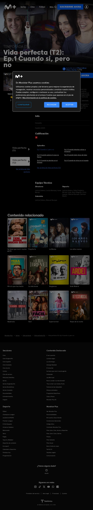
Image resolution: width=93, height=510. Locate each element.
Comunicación (50, 455)
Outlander (49, 374)
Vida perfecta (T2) (19, 161)
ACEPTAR (69, 105)
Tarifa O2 (49, 449)
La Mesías (52, 249)
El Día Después (7, 424)
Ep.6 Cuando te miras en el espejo (76, 160)
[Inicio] (10, 6)
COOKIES (64, 493)
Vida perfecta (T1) (19, 149)
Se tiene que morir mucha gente (16, 250)
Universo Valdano (8, 427)
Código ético (50, 424)
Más (51, 7)
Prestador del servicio (32, 493)
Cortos (5, 371)
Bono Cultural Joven (52, 446)
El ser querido (50, 355)
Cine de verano (7, 374)
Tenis (4, 433)
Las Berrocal (50, 377)
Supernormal (53, 322)
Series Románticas (8, 387)
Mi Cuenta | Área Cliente (53, 418)
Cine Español (7, 362)
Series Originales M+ (9, 384)
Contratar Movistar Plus (53, 427)
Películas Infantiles (8, 377)
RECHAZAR (51, 105)
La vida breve (33, 286)
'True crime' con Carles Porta (55, 384)
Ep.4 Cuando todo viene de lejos (75, 155)
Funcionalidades (51, 414)
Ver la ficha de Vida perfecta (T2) (49, 168)
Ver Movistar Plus (51, 411)
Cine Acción (6, 368)
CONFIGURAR (23, 105)
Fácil (30, 322)
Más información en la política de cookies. (39, 98)
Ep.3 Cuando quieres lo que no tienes (48, 156)
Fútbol (42, 7)
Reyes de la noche (76, 322)
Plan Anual (49, 443)
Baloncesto (6, 430)
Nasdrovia (11, 322)
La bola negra (50, 358)
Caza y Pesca (50, 396)
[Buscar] (55, 7)
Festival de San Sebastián (54, 387)
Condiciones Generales (53, 421)
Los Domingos (50, 362)
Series (23, 7)
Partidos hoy (6, 452)
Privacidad (55, 493)
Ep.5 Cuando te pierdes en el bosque (47, 161)
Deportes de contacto (9, 443)
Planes (48, 436)
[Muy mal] (11, 97)
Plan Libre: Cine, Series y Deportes (57, 430)
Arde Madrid (74, 286)
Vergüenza (53, 286)
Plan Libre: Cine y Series (53, 433)
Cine (33, 7)
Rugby (4, 436)
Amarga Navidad (51, 365)
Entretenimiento (8, 396)
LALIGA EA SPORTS (8, 418)
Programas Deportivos (53, 393)
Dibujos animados (51, 390)
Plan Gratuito (50, 440)
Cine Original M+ (8, 358)
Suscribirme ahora (70, 7)
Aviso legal (46, 493)
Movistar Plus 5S (51, 399)
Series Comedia (7, 390)
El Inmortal (49, 368)
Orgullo (5, 399)
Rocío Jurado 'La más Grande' (55, 380)
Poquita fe (32, 249)
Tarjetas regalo (51, 452)
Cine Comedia (7, 365)
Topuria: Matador (8, 440)
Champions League (9, 414)
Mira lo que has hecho (15, 286)
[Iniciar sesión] (86, 7)
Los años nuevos (76, 249)
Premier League (8, 421)
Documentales (7, 393)
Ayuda (46, 473)
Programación (7, 455)
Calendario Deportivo (9, 449)
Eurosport (6, 446)
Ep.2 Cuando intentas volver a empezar (75, 150)
